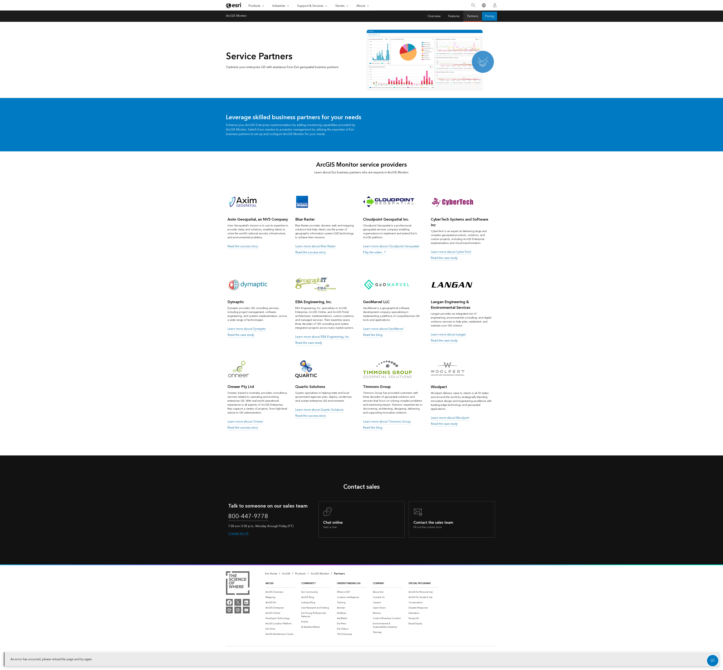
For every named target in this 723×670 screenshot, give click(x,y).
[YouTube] (246, 610)
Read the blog (372, 335)
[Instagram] (237, 610)
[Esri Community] (229, 610)
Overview (434, 16)
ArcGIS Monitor (236, 16)
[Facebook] (229, 602)
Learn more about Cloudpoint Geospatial (391, 246)
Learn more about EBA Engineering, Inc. (322, 336)
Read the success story (242, 246)
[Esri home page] (234, 5)
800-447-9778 (248, 516)
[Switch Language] (483, 5)
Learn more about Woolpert (450, 417)
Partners (472, 16)
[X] (237, 602)
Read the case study (444, 258)
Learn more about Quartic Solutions (319, 409)
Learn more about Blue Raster (315, 246)
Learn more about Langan (448, 334)
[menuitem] (280, 592)
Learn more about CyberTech (451, 252)
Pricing (489, 16)
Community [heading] (308, 583)
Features (454, 16)
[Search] (473, 5)
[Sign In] (495, 5)
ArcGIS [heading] (269, 583)
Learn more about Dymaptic (246, 329)
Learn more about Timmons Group (387, 421)
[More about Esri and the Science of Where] (237, 583)
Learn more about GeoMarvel (383, 329)
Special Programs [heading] (420, 583)
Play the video (373, 252)
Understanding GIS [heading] (349, 583)
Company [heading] (378, 583)
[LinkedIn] (246, 602)
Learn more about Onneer (245, 421)
